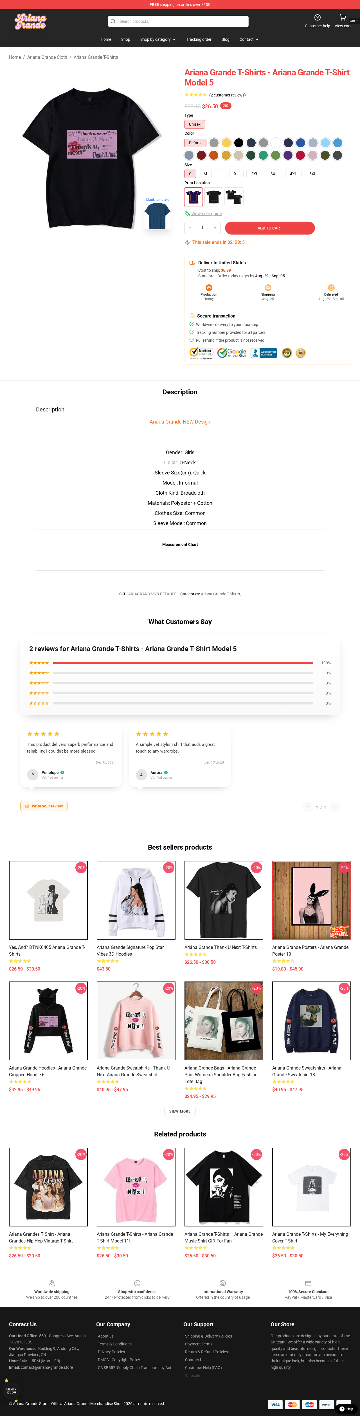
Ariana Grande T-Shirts (96, 57)
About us (106, 1336)
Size (188, 165)
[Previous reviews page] (307, 807)
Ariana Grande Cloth (47, 57)
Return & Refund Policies (206, 1352)
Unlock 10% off (11, 1391)
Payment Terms (198, 1344)
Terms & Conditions (115, 1344)
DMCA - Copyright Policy (119, 1360)
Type (188, 115)
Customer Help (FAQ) (203, 1367)
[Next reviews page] (335, 807)
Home (15, 57)
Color (189, 133)
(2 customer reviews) (227, 95)
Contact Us (194, 1360)
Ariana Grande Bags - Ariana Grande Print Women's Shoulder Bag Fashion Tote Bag (221, 1074)
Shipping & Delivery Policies (208, 1336)
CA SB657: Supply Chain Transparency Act (134, 1367)
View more (180, 1111)
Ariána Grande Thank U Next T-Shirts (220, 947)
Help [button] (349, 1409)
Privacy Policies (111, 1352)
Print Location (197, 183)
